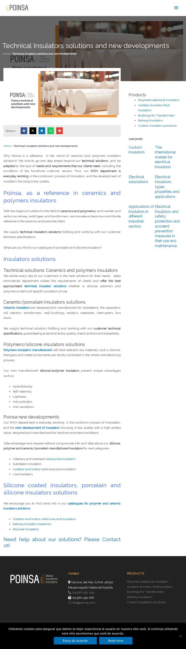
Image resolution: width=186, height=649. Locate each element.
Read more (115, 640)
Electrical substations (138, 179)
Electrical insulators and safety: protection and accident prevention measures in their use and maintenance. (167, 226)
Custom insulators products (157, 125)
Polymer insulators (26, 529)
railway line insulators (61, 459)
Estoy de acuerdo (75, 640)
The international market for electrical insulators (165, 157)
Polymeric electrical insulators (158, 100)
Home (6, 53)
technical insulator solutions (45, 286)
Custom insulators (137, 150)
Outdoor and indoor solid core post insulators (44, 519)
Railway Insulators (150, 120)
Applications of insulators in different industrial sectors (141, 216)
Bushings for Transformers (156, 115)
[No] (180, 636)
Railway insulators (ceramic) (32, 524)
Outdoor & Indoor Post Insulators (150, 586)
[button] (24, 130)
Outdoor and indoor (27, 469)
